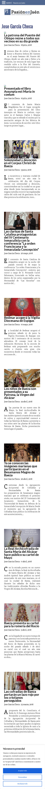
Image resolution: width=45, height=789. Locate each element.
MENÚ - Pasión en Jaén (15, 3)
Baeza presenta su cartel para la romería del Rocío (21, 624)
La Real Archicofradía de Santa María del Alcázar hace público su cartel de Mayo (21, 553)
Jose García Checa (12, 45)
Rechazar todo (22, 784)
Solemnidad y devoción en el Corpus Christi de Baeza (20, 163)
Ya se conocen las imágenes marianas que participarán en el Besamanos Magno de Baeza (20, 469)
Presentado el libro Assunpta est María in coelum (19, 91)
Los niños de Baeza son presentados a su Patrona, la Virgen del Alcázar (20, 393)
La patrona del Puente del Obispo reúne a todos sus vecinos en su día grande (22, 38)
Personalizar (22, 777)
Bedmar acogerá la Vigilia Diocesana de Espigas (22, 319)
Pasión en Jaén (23, 12)
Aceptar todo (22, 771)
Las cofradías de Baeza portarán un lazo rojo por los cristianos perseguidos (21, 696)
